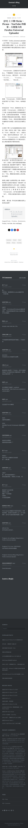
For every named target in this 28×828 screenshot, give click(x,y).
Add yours (22, 277)
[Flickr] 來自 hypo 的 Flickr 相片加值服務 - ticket (13, 674)
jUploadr (10, 530)
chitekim (5, 435)
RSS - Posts (5, 799)
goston (5, 302)
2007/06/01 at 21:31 (6, 304)
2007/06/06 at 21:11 (6, 486)
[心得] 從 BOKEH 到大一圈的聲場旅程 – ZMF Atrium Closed (12, 708)
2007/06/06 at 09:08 (6, 469)
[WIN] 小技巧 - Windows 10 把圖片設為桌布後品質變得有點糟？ (13, 669)
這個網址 (8, 419)
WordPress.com (16, 825)
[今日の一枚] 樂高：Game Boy (9, 714)
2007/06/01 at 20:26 (6, 286)
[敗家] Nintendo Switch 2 (7, 720)
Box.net (16, 80)
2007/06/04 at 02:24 (6, 437)
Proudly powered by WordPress (12, 823)
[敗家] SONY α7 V (6, 698)
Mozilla (8, 242)
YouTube (6, 80)
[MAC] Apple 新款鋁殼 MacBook (9, 660)
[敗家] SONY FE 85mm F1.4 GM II (10, 689)
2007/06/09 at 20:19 (6, 507)
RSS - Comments (6, 803)
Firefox (8, 75)
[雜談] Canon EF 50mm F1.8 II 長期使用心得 (12, 639)
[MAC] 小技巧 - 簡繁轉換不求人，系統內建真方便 (13, 664)
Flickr (19, 18)
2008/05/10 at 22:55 (6, 565)
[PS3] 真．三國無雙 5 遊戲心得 (9, 644)
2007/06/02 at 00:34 (6, 336)
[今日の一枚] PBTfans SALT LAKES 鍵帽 (11, 723)
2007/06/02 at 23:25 (6, 414)
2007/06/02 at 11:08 (6, 401)
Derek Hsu (6, 505)
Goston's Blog (14, 2)
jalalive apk (4, 766)
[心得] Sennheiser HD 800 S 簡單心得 (15, 771)
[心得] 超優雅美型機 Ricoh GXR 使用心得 (11, 656)
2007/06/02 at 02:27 (6, 367)
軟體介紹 (14, 18)
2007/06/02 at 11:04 (6, 384)
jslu (4, 365)
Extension (9, 240)
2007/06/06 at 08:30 (6, 452)
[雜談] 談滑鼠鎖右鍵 (6, 652)
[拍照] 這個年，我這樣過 (7, 701)
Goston (9, 36)
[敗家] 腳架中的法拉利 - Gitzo (9, 648)
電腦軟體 (9, 18)
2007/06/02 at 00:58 (6, 351)
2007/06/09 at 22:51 (6, 524)
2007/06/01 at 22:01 (6, 323)
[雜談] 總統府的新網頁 (7, 678)
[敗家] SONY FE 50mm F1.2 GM (9, 704)
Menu (14, 5)
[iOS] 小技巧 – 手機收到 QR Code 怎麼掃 (11, 717)
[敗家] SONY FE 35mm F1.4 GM (9, 692)
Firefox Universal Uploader (16, 214)
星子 (3, 285)
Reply (24, 285)
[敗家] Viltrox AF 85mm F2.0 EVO (9, 695)
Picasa (18, 77)
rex (3, 321)
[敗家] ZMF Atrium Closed (8, 711)
